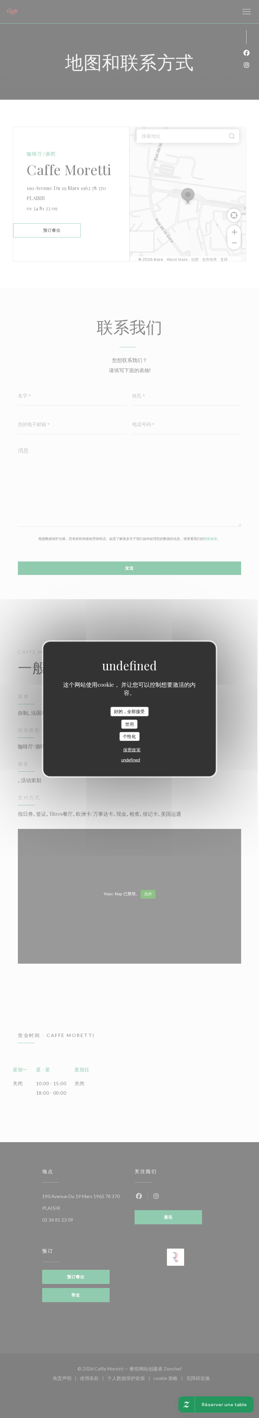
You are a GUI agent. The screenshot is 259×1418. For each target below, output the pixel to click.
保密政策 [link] (132, 749)
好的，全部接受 (129, 711)
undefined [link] (130, 759)
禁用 (129, 724)
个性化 (129, 736)
